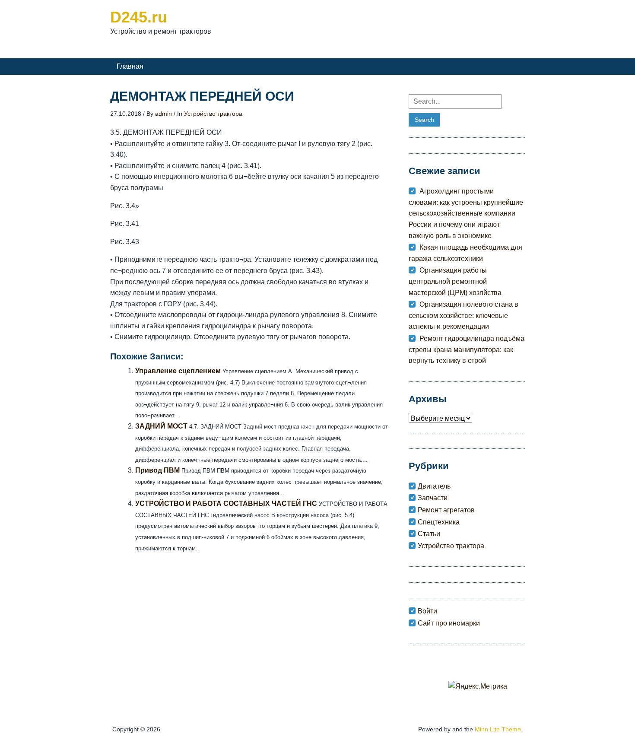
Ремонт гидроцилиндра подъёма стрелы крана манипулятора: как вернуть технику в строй (466, 349)
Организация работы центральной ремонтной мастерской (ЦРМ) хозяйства (455, 281)
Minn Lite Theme (498, 729)
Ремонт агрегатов (446, 510)
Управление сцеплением (178, 371)
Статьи (429, 533)
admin (163, 113)
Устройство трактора (213, 113)
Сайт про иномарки (449, 623)
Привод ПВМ (157, 470)
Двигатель (434, 486)
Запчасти (433, 498)
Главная (130, 66)
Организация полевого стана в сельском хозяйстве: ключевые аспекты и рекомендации (463, 315)
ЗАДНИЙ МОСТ (161, 426)
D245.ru (138, 17)
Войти (427, 611)
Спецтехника (439, 522)
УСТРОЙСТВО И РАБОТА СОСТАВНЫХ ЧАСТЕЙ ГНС (226, 503)
